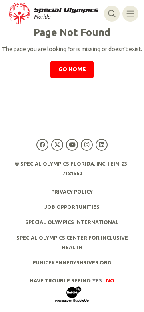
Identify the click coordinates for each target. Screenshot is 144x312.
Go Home (72, 69)
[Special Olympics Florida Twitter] (57, 144)
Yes (97, 280)
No (110, 280)
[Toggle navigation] (130, 13)
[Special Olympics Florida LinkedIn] (101, 144)
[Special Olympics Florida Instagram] (87, 144)
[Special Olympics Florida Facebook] (42, 144)
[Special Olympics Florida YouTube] (71, 144)
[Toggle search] (112, 13)
